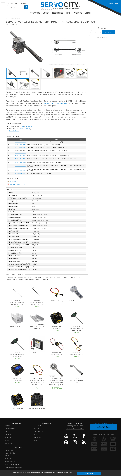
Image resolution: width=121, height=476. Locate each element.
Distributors (8, 443)
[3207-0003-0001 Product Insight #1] (70, 73)
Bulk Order (8, 456)
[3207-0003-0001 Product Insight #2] (82, 73)
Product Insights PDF (11, 453)
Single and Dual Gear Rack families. (54, 103)
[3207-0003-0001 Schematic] (67, 46)
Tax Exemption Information (13, 468)
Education (23, 3)
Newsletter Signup (11, 462)
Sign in (111, 3)
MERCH (88, 13)
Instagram (75, 442)
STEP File (13, 181)
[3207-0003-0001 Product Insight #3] (12, 84)
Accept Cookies (89, 473)
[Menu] (3, 3)
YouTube (66, 436)
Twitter (75, 436)
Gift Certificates (10, 459)
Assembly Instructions (17, 184)
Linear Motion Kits (15, 18)
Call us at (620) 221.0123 (75, 429)
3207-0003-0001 (15, 24)
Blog (84, 442)
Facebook (84, 436)
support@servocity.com (74, 426)
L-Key (22, 126)
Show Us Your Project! (12, 465)
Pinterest (66, 442)
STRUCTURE (35, 13)
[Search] (26, 7)
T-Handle (29, 126)
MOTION (46, 13)
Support (10, 3)
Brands (7, 440)
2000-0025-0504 (20, 156)
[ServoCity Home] (60, 6)
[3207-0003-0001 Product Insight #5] (35, 84)
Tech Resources (10, 428)
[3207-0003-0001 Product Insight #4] (23, 84)
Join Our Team (9, 450)
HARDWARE (77, 13)
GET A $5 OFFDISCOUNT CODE (103, 427)
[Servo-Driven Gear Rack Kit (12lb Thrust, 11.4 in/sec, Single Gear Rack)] (26, 46)
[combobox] (17, 7)
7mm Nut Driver (14, 131)
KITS (68, 13)
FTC (16, 3)
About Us (8, 437)
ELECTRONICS (57, 13)
